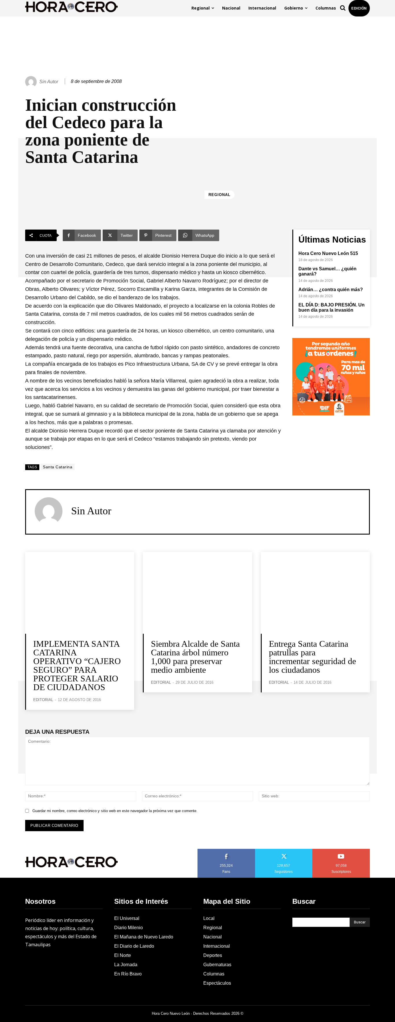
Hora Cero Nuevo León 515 (328, 253)
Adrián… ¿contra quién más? (330, 289)
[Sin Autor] (31, 82)
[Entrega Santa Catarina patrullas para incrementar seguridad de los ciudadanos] (315, 593)
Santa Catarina (57, 467)
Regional (219, 195)
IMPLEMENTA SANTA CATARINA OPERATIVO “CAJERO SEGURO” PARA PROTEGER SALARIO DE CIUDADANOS (77, 665)
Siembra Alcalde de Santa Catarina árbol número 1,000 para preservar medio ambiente (195, 656)
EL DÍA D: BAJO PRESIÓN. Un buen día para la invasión (331, 307)
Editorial (43, 700)
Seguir (283, 851)
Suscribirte (341, 851)
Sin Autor (48, 81)
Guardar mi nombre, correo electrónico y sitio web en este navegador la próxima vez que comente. (115, 811)
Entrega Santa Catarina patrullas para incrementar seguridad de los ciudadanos (312, 656)
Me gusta (226, 851)
